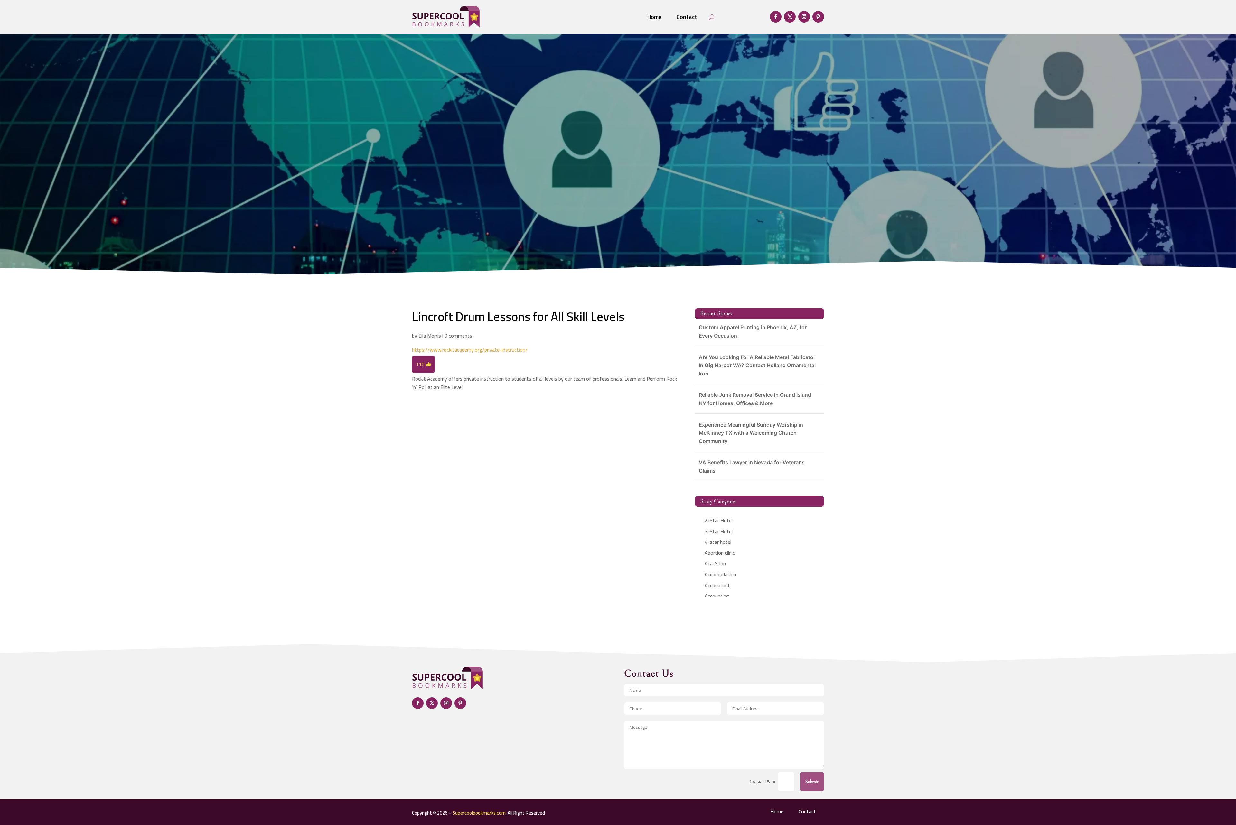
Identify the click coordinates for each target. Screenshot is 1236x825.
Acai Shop (715, 563)
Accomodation (720, 574)
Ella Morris (429, 335)
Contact (687, 17)
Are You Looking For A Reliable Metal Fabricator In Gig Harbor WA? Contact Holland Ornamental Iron (757, 365)
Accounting (717, 596)
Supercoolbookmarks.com (479, 813)
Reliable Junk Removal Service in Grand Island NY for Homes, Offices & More (755, 399)
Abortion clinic (720, 553)
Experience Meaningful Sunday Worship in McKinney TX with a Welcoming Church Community (751, 433)
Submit (812, 781)
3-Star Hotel (719, 531)
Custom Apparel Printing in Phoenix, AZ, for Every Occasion (753, 331)
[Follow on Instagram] (804, 17)
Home (654, 17)
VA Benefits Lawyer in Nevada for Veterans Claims (752, 466)
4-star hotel (718, 542)
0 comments (458, 335)
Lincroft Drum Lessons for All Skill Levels (518, 316)
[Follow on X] (790, 17)
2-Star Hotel (719, 520)
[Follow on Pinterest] (818, 17)
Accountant (717, 585)
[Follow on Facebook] (776, 17)
